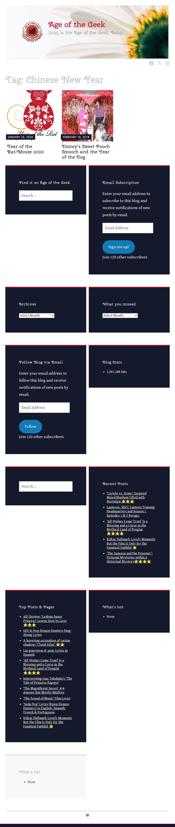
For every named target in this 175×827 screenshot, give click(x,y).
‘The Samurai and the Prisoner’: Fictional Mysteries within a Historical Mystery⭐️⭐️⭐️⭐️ (130, 557)
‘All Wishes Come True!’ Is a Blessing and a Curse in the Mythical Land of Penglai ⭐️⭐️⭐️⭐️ (127, 527)
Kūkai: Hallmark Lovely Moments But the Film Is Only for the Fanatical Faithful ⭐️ (131, 543)
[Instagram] (166, 60)
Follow (30, 426)
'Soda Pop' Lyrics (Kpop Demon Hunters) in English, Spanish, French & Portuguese (46, 708)
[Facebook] (151, 60)
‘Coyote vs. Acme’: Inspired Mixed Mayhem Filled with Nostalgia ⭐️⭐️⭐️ (126, 497)
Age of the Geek (76, 24)
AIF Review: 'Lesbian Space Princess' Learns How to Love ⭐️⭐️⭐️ (45, 621)
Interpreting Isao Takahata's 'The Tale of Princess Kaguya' (47, 681)
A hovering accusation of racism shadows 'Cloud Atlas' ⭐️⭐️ (46, 643)
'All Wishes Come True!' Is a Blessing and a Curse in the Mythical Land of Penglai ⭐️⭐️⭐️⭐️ (43, 666)
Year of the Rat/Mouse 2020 (25, 149)
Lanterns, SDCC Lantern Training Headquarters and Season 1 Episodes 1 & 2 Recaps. (131, 511)
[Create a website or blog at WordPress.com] (87, 815)
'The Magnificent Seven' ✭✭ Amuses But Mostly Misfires (44, 690)
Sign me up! (118, 247)
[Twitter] (158, 60)
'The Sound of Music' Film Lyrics (46, 698)
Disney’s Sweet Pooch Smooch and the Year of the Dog (86, 151)
